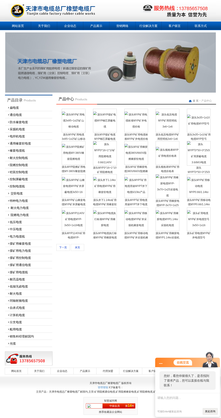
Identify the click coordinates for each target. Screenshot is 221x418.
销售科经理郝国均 (22, 336)
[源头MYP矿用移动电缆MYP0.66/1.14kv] (198, 192)
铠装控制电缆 (19, 172)
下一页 (63, 247)
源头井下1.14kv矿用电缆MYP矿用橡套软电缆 (105, 204)
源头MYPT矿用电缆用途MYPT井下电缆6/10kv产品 (136, 204)
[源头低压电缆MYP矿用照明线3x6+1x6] (167, 126)
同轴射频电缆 (19, 300)
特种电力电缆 (19, 200)
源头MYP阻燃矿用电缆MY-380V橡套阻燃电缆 (73, 171)
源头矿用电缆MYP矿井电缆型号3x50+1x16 (199, 237)
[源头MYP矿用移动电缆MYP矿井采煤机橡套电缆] (136, 225)
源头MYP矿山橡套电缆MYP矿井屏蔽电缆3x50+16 (73, 204)
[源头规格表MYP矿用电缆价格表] (167, 155)
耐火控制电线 (19, 158)
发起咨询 (210, 411)
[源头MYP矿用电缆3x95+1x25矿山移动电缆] (73, 126)
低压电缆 (16, 222)
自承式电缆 (17, 307)
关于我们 (44, 26)
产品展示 (96, 26)
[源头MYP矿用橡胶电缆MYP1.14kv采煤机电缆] (167, 225)
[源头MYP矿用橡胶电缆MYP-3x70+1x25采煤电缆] (167, 195)
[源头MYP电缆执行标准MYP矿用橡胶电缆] (105, 225)
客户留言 (175, 26)
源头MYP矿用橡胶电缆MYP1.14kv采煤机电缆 (167, 237)
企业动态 (70, 26)
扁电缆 (14, 107)
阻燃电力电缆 (19, 215)
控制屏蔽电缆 (19, 179)
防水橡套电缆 (19, 122)
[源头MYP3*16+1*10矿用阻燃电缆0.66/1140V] (105, 162)
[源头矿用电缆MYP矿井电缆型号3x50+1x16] (198, 225)
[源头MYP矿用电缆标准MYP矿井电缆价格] (136, 126)
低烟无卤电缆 (19, 286)
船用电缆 (16, 329)
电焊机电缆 (17, 136)
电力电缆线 (17, 236)
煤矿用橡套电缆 (20, 243)
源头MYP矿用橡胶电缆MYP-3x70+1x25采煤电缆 (167, 205)
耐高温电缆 (17, 279)
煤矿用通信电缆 (20, 265)
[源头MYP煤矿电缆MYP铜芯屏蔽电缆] (105, 126)
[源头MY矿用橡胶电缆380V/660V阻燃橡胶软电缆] (136, 158)
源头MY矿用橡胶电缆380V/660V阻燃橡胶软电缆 (136, 171)
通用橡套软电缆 (20, 143)
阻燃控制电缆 (19, 165)
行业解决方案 (148, 26)
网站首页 (18, 26)
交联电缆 (16, 193)
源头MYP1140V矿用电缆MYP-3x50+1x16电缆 (73, 237)
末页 (77, 247)
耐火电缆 (16, 293)
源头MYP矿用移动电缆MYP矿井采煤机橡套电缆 (136, 237)
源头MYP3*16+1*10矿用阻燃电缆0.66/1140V (105, 172)
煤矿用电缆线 (19, 272)
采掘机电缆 (17, 129)
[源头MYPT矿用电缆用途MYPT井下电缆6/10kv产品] (136, 192)
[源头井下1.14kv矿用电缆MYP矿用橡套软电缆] (105, 192)
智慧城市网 (110, 400)
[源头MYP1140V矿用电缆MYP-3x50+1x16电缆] (73, 225)
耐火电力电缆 (19, 208)
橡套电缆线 (17, 150)
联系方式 (201, 26)
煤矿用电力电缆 (20, 250)
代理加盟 (108, 371)
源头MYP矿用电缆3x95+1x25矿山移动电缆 (73, 139)
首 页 (196, 100)
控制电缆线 (17, 186)
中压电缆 (16, 229)
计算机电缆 (17, 315)
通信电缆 (16, 115)
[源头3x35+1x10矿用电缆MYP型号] (198, 123)
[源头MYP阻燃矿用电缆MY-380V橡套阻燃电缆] (73, 158)
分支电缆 (16, 322)
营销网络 (122, 26)
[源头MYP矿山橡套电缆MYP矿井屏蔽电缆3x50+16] (73, 192)
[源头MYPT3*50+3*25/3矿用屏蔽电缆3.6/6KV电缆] (198, 162)
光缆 (13, 343)
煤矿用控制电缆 (20, 258)
